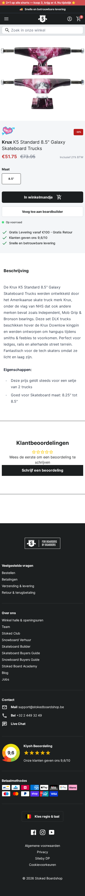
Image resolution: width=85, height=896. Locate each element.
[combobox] (42, 30)
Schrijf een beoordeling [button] (42, 470)
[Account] (69, 18)
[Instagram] (42, 832)
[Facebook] (33, 832)
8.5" (11, 178)
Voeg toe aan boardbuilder (42, 211)
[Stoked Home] (42, 19)
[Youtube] (51, 832)
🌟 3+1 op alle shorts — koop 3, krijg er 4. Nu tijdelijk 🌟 (38, 2)
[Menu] (6, 18)
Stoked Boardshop (49, 878)
